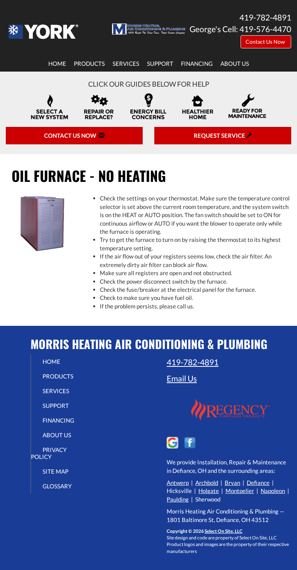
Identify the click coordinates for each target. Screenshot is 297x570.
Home (57, 63)
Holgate (208, 490)
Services (126, 63)
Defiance (258, 482)
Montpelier (239, 490)
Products (89, 63)
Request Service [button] (220, 135)
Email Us (182, 378)
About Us (234, 63)
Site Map (55, 471)
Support (160, 63)
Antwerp (178, 482)
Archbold (206, 482)
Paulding (178, 499)
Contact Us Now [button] (266, 41)
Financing (197, 63)
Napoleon (273, 490)
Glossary (57, 486)
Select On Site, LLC (223, 531)
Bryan (232, 482)
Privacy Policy (49, 453)
